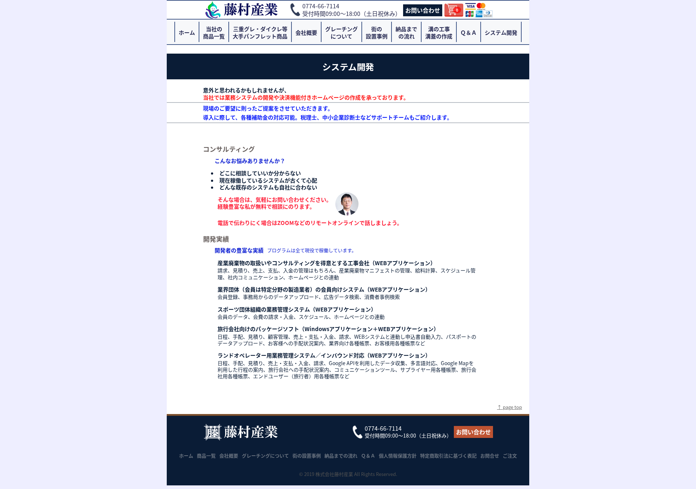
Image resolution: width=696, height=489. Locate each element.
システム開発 (501, 32)
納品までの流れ (406, 32)
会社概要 (306, 32)
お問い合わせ (422, 10)
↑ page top (509, 407)
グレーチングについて (341, 32)
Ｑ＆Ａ (468, 32)
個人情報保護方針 (398, 455)
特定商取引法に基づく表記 (448, 455)
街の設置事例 (377, 32)
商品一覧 (206, 455)
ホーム (187, 32)
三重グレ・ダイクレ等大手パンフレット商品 (260, 32)
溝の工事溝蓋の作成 (438, 32)
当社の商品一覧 (214, 32)
